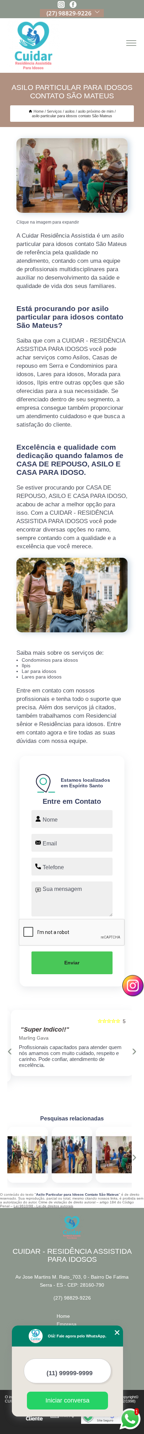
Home (63, 1316)
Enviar (71, 962)
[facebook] (73, 5)
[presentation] (9, 1050)
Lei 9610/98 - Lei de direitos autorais (43, 1206)
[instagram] (61, 5)
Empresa (67, 1324)
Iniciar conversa (67, 1400)
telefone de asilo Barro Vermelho (47, 1154)
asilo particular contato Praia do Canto (96, 1154)
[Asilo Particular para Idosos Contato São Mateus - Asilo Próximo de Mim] (72, 175)
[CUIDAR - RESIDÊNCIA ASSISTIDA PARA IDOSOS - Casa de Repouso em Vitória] (33, 45)
